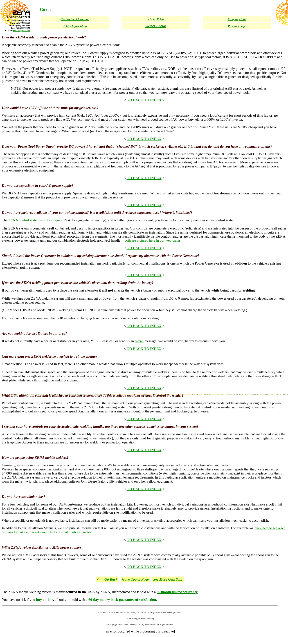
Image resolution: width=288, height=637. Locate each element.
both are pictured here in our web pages (152, 240)
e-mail (139, 341)
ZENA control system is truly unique (34, 220)
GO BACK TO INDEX (144, 100)
